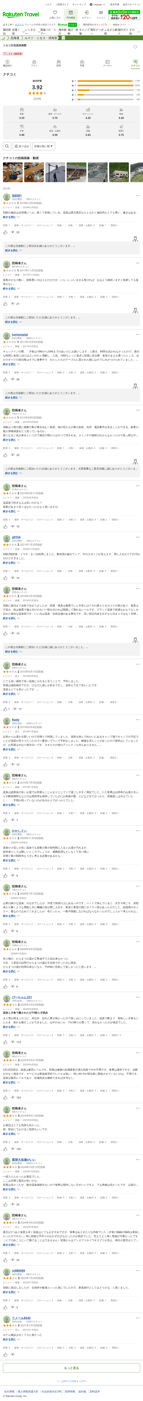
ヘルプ (48, 4)
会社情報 (9, 1391)
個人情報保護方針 (28, 1391)
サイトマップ (79, 4)
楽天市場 (114, 4)
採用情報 (70, 1391)
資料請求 (94, 1391)
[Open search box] (7, 146)
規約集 (82, 1391)
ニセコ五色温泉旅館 (14, 45)
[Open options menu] (138, 195)
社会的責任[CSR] (52, 1391)
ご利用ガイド (62, 4)
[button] (13, 172)
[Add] (135, 47)
